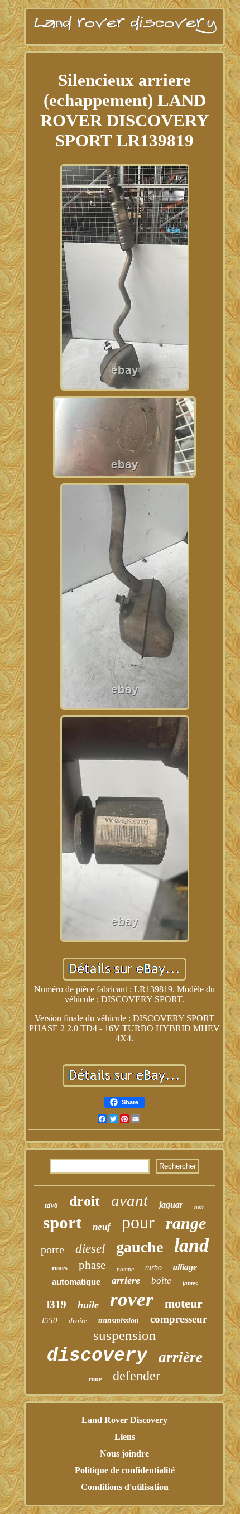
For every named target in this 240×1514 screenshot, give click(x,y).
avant (129, 1200)
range (186, 1223)
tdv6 (51, 1205)
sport (62, 1222)
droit (84, 1201)
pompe (125, 1269)
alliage (185, 1267)
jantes (190, 1283)
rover (131, 1299)
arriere (126, 1280)
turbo (153, 1267)
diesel (90, 1249)
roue (95, 1379)
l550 (49, 1320)
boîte (161, 1280)
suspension (124, 1335)
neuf (102, 1227)
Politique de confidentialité (125, 1470)
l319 (56, 1304)
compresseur (178, 1319)
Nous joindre (124, 1453)
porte (52, 1249)
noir (199, 1207)
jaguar (171, 1204)
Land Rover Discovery (124, 1420)
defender (136, 1375)
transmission (118, 1320)
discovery (97, 1355)
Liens (124, 1436)
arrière (181, 1357)
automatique (76, 1281)
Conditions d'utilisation (125, 1487)
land (191, 1245)
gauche (139, 1247)
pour (138, 1222)
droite (78, 1320)
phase (92, 1265)
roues (60, 1268)
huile (88, 1304)
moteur (184, 1303)
